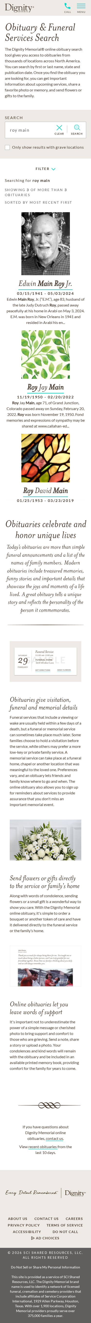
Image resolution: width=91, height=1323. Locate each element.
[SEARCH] (77, 127)
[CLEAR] (59, 128)
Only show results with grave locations (48, 147)
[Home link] (19, 7)
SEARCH (14, 117)
